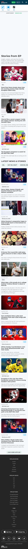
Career (14, 526)
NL (14, 487)
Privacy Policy (14, 516)
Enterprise (14, 524)
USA (14, 465)
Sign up (13, 2)
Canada (14, 463)
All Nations (14, 471)
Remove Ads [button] (18, 13)
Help (14, 514)
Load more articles (14, 452)
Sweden (14, 461)
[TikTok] (24, 538)
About (14, 512)
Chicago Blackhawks (14, 494)
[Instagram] (14, 538)
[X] (9, 538)
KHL (14, 480)
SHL (14, 482)
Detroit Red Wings (14, 496)
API (14, 520)
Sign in (18, 2)
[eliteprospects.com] (4, 2)
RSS (14, 522)
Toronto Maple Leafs (14, 504)
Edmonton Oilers (14, 498)
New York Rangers (14, 500)
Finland (14, 467)
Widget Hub (14, 511)
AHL (14, 484)
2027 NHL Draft (12, 165)
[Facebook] (4, 538)
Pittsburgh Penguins (14, 502)
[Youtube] (19, 538)
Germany (14, 469)
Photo (14, 518)
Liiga (14, 485)
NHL (3, 165)
